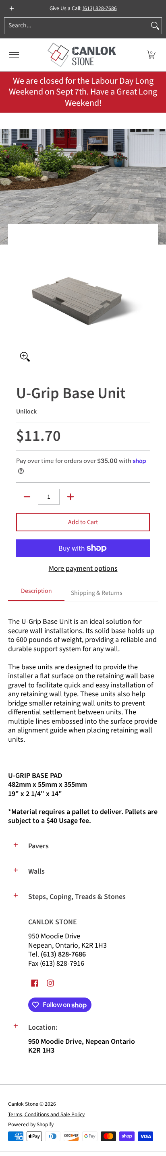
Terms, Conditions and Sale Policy (46, 1114)
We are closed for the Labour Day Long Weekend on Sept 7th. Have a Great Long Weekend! (83, 91)
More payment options (83, 569)
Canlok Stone (23, 1104)
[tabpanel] (83, 718)
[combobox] (76, 26)
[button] (151, 55)
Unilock (26, 411)
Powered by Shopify (31, 1124)
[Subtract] (27, 497)
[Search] (155, 26)
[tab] (36, 593)
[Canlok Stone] (82, 55)
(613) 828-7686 (100, 8)
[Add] (70, 497)
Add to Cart (83, 522)
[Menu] (13, 55)
